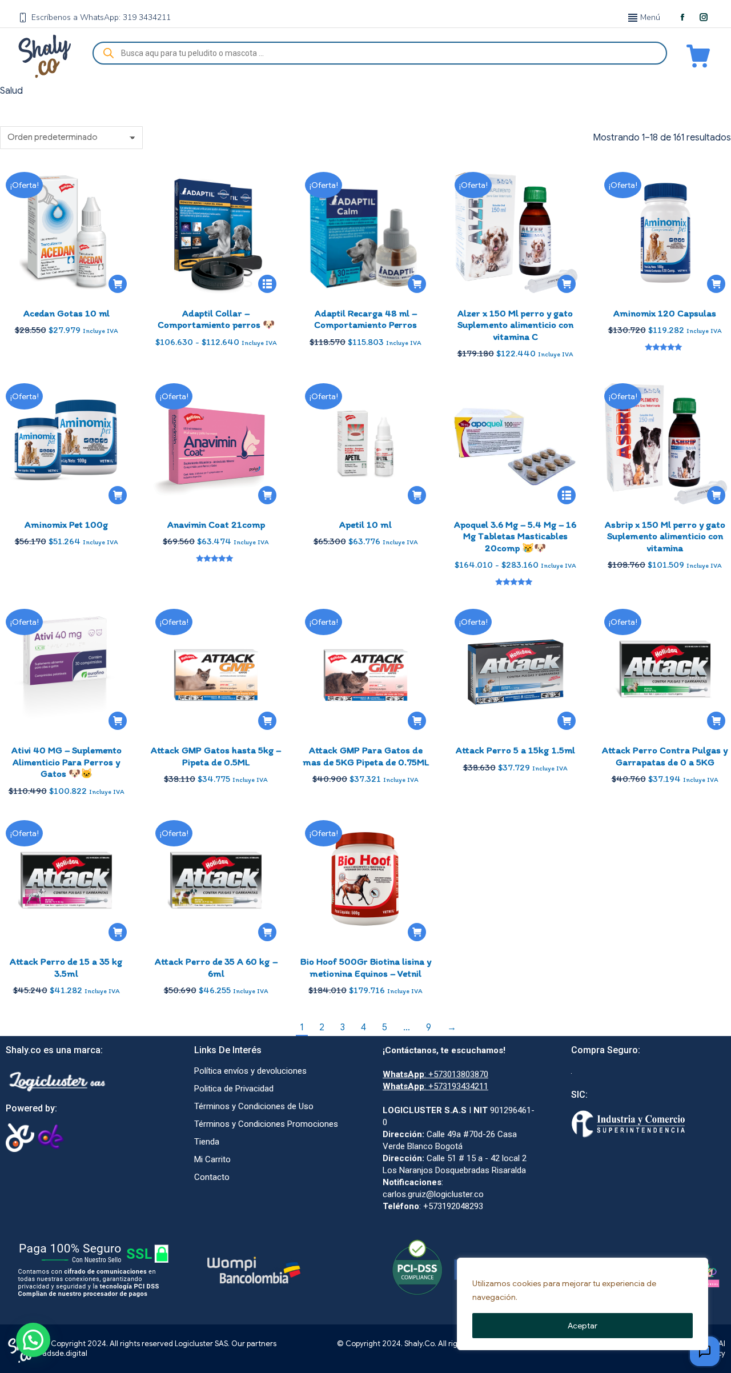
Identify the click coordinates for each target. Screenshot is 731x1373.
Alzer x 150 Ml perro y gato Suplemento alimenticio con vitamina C (515, 324)
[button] (118, 284)
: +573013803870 (435, 1074)
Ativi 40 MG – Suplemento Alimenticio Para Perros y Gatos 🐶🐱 (66, 761)
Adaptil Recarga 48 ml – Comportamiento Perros (365, 318)
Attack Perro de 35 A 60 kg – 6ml (216, 967)
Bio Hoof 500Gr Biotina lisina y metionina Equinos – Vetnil (365, 967)
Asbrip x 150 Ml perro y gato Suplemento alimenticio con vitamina (665, 536)
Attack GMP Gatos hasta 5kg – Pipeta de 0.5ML (216, 755)
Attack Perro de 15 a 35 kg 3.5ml (66, 967)
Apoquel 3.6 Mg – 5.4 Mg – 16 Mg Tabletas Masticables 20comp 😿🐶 (515, 536)
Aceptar (582, 1325)
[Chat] (705, 1351)
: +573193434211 (435, 1086)
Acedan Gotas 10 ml (66, 313)
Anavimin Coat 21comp (216, 524)
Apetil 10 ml (365, 524)
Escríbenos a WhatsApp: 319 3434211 (101, 17)
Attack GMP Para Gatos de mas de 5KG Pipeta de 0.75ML (366, 755)
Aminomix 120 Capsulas (664, 313)
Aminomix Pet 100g (66, 524)
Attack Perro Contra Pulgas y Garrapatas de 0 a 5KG (665, 755)
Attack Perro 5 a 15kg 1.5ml (515, 750)
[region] (582, 1304)
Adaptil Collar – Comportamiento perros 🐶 (216, 318)
